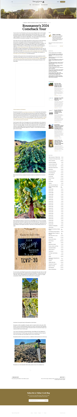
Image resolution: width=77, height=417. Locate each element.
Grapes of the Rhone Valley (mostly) (33, 22)
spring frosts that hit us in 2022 (37, 47)
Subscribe (63, 1)
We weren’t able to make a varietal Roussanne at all (33, 50)
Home (30, 4)
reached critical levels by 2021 (23, 47)
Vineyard (45, 22)
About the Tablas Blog (36, 4)
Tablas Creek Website (44, 4)
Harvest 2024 (41, 22)
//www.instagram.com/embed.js (19, 109)
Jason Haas (25, 22)
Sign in (58, 1)
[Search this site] (12, 1)
